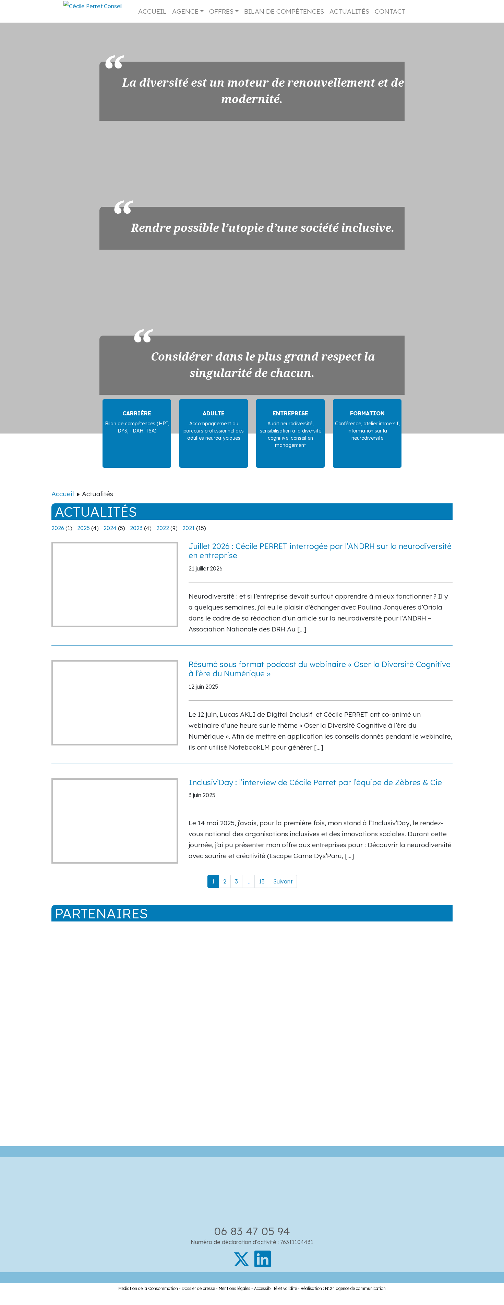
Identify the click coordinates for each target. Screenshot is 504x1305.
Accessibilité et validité (275, 1288)
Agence (185, 11)
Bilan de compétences (284, 11)
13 (262, 881)
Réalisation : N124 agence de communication (343, 1288)
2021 (188, 528)
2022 (162, 528)
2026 (57, 528)
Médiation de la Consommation (148, 1288)
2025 (83, 528)
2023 (136, 528)
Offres (221, 11)
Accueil (152, 11)
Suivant (282, 881)
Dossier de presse (198, 1288)
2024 (110, 528)
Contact (390, 11)
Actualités (349, 11)
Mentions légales (234, 1288)
